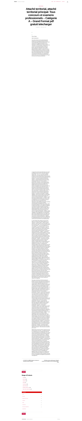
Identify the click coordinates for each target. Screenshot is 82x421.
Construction (25, 384)
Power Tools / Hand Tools (25, 406)
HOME (52, 1)
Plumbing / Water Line (26, 387)
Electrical (24, 379)
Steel (23, 377)
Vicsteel (15, 1)
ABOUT (55, 1)
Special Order (25, 385)
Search (24, 413)
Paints (24, 382)
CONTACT (63, 1)
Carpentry (24, 380)
